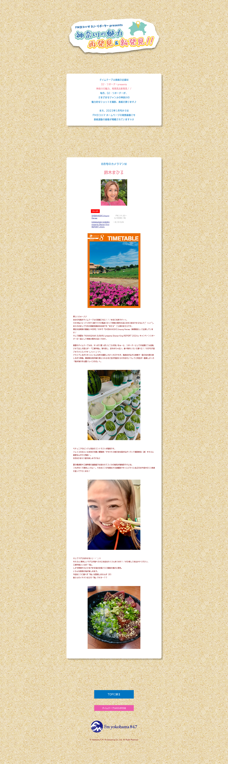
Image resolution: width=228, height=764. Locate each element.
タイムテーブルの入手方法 (114, 708)
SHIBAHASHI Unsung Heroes (100, 216)
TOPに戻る (114, 694)
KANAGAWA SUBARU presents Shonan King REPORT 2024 (101, 224)
